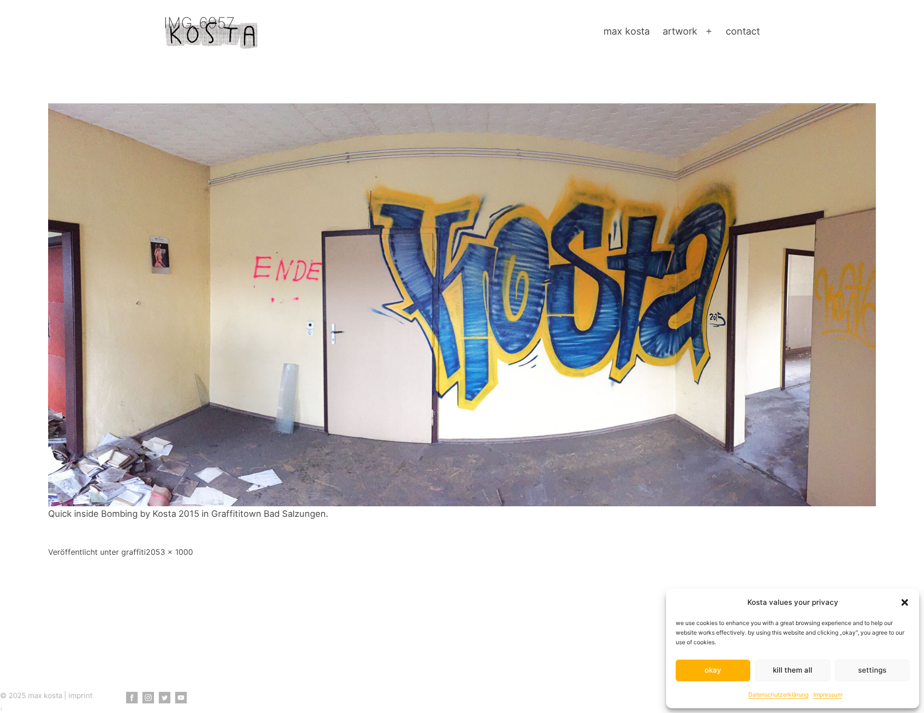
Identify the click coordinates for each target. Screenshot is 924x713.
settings (872, 670)
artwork (680, 31)
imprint (80, 695)
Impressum (827, 694)
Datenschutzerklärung (778, 694)
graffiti (133, 552)
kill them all (792, 670)
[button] (905, 602)
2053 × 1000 (169, 552)
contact (743, 31)
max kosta (626, 31)
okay (713, 670)
